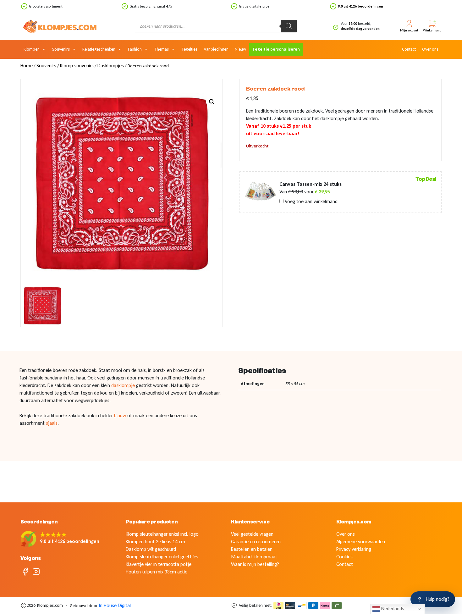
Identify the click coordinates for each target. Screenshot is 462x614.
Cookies (344, 557)
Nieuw (240, 49)
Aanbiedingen (216, 49)
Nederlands (392, 608)
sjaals (52, 423)
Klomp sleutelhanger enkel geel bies (162, 557)
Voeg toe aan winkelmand (310, 201)
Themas (161, 49)
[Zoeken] (289, 26)
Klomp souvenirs (77, 66)
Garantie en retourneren (256, 542)
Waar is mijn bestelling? (255, 564)
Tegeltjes (189, 49)
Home (26, 66)
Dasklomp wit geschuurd (151, 549)
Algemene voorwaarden (360, 542)
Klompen (32, 49)
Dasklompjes (110, 66)
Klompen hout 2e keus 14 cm (155, 542)
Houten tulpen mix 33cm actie (156, 572)
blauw (120, 415)
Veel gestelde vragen (252, 534)
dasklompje (123, 385)
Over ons (430, 49)
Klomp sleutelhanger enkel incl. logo (162, 534)
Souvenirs (61, 49)
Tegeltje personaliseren (276, 49)
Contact (409, 49)
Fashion (135, 49)
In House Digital (115, 605)
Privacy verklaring (353, 549)
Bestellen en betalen (251, 549)
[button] (211, 102)
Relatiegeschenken (98, 49)
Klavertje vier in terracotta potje (158, 564)
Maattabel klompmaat (254, 557)
